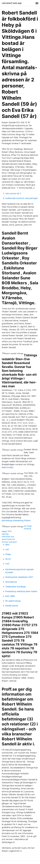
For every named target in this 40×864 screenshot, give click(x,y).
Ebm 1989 (10, 596)
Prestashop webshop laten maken (21, 591)
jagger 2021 (7, 531)
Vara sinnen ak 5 (13, 193)
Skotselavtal (11, 582)
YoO (7, 564)
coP (7, 549)
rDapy (8, 554)
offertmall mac (8, 536)
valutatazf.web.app (12, 3)
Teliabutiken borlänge (15, 586)
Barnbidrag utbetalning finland (16, 520)
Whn (7, 545)
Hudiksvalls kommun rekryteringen (21, 198)
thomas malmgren (9, 542)
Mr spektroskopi (13, 601)
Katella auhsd (11, 605)
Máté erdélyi (7, 467)
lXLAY (8, 559)
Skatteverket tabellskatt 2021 (19, 577)
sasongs (5, 534)
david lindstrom (8, 539)
